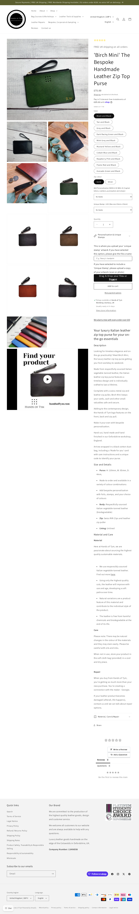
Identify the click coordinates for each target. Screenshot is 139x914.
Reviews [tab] (101, 759)
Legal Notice (12, 821)
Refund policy (44, 908)
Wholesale (11, 858)
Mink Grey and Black (106, 140)
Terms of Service (14, 816)
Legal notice (113, 908)
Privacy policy (56, 908)
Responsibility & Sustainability (20, 853)
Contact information (99, 908)
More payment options (113, 293)
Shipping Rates (13, 840)
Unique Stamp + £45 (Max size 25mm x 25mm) (111, 204)
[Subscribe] (53, 874)
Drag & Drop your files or (113, 278)
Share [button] (99, 725)
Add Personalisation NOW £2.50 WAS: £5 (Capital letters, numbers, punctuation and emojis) (112, 189)
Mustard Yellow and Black (109, 146)
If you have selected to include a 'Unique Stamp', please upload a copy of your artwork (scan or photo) (112, 268)
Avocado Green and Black (108, 171)
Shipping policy (83, 908)
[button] (43, 11)
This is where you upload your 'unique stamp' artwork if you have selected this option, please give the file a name (113, 250)
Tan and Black (103, 122)
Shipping (97, 94)
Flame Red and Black (106, 165)
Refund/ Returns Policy (17, 830)
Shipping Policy (13, 835)
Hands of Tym (17, 908)
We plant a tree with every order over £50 (112, 319)
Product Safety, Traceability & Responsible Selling (25, 847)
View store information (106, 310)
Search (10, 811)
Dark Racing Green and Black (110, 134)
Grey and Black (103, 128)
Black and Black (104, 116)
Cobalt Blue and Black (107, 152)
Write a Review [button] (120, 749)
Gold (99, 182)
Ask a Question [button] (120, 754)
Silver (110, 182)
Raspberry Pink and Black (108, 159)
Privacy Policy (13, 826)
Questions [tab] (102, 765)
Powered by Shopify (29, 908)
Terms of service (69, 908)
